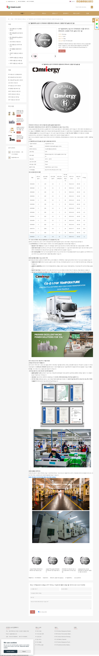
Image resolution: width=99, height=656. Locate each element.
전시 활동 (39, 642)
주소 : (7, 631)
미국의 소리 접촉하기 (12, 627)
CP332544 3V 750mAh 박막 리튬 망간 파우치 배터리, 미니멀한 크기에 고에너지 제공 (20, 120)
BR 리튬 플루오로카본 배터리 (16, 33)
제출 (33, 612)
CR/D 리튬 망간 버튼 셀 (20, 19)
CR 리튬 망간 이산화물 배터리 (16, 29)
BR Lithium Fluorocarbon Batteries (64, 633)
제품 (22, 13)
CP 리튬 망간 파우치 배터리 (16, 45)
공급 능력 (60, 40)
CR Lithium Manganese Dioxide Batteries (65, 631)
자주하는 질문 (40, 644)
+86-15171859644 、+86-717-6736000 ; (26, 1)
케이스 (44, 13)
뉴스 (32, 13)
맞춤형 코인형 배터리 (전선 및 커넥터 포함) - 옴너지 (20, 129)
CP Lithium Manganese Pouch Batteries (65, 642)
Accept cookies (10, 651)
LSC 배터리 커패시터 (15, 41)
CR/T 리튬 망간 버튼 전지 (16, 63)
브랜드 (60, 34)
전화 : (7, 636)
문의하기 (65, 13)
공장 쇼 (54, 13)
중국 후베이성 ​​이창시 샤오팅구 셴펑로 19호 (19, 631)
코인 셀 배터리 (77, 577)
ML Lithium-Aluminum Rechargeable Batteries (66, 636)
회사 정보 (39, 631)
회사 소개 (76, 13)
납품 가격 (60, 38)
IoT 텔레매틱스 (68, 577)
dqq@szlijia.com (11, 1)
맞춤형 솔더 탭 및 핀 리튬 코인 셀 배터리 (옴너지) (20, 112)
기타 (19, 115)
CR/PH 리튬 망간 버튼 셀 (16, 57)
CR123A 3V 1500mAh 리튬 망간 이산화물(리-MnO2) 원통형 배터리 (20, 137)
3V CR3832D (38, 577)
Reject (24, 651)
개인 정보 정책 (40, 633)
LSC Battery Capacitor (61, 639)
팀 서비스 (39, 639)
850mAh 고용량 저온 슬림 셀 (56, 577)
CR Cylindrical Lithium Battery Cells (64, 644)
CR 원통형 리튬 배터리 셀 (16, 49)
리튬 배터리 (45, 577)
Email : (7, 633)
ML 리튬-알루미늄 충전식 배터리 (16, 38)
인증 (87, 13)
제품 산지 (60, 36)
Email (62, 51)
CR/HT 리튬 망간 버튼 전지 (16, 54)
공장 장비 (39, 636)
